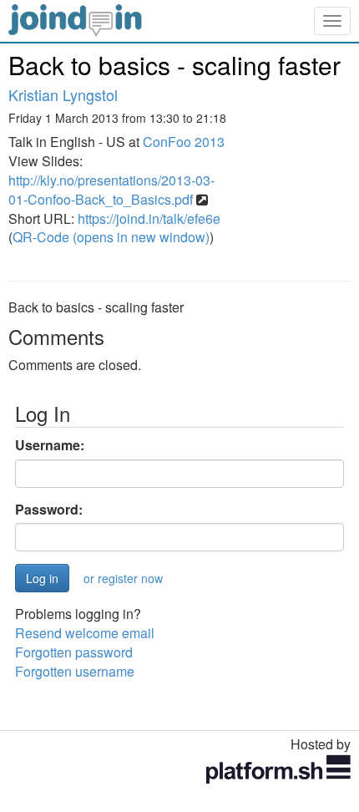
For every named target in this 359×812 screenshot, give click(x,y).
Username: (49, 445)
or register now (123, 578)
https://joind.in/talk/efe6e (149, 218)
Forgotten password (74, 652)
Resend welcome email (84, 632)
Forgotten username (74, 671)
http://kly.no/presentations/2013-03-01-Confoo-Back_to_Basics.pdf (111, 189)
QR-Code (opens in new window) (111, 236)
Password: (49, 509)
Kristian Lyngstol (63, 94)
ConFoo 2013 (184, 141)
